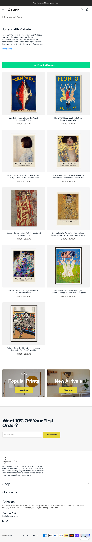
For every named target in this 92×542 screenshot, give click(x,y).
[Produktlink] (23, 98)
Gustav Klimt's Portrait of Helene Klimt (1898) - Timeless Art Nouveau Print (23, 176)
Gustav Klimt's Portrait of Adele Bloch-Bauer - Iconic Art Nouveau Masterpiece (68, 234)
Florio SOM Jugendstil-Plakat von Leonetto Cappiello (68, 119)
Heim (4, 17)
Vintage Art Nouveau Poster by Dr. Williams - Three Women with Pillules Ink (68, 291)
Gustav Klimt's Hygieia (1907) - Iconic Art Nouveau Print (24, 234)
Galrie (10, 535)
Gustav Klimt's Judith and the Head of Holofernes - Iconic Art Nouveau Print (68, 176)
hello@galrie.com (10, 516)
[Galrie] (14, 9)
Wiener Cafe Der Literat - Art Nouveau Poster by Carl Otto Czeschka (23, 349)
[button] (5, 9)
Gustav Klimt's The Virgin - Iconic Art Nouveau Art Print (23, 291)
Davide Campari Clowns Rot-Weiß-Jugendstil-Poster (24, 119)
